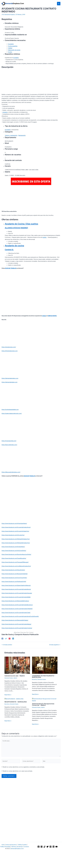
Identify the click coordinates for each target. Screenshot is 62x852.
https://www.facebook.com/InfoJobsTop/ (13, 535)
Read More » (8, 695)
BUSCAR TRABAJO (10, 268)
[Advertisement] (31, 81)
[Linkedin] (13, 638)
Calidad (10, 48)
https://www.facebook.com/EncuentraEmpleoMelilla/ (16, 597)
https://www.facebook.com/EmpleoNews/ (13, 546)
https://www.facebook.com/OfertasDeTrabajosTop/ (16, 539)
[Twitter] (6, 638)
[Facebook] (2, 638)
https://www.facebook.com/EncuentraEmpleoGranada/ (17, 593)
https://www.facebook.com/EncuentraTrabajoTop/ (15, 531)
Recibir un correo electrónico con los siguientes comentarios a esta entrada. (23, 767)
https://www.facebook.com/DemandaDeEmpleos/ (15, 601)
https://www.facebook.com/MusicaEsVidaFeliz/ (15, 574)
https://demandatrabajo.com (9, 382)
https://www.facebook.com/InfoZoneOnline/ (14, 550)
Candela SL (9, 250)
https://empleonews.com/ (9, 347)
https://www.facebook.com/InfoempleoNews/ (14, 523)
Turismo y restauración (11, 135)
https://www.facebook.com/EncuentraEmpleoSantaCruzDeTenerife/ (20, 616)
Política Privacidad (5, 846)
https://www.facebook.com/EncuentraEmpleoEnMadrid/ (17, 608)
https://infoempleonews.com (10, 351)
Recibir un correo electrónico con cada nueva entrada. (17, 771)
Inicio (3, 844)
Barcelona (34, 679)
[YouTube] (56, 847)
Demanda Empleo (9, 678)
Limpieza (5, 112)
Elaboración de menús (14, 50)
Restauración (22, 135)
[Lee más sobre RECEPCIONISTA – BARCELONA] (14, 699)
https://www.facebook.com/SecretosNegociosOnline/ (16, 554)
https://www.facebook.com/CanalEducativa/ (14, 558)
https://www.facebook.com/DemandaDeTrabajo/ (15, 620)
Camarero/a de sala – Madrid (15, 676)
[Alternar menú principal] (58, 3)
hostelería (15, 57)
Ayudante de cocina (14, 245)
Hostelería (11, 44)
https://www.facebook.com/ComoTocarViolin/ (14, 577)
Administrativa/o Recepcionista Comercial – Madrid (43, 704)
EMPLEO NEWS (52, 316)
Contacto (26, 846)
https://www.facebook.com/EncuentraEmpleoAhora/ (16, 527)
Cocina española (12, 46)
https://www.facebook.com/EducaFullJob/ (13, 570)
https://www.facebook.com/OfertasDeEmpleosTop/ (16, 543)
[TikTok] (45, 847)
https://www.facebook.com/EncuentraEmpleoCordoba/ (17, 628)
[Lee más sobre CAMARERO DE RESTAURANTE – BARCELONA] (44, 665)
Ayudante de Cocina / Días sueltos (21, 224)
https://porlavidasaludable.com (10, 409)
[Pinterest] (9, 638)
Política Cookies (22, 844)
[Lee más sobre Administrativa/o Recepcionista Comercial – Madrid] (44, 699)
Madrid (15, 678)
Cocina (10, 52)
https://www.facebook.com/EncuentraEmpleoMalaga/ (16, 624)
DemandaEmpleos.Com (17, 848)
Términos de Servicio (17, 846)
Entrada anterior (7, 644)
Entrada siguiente (54, 644)
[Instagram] (42, 847)
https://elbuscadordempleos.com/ (11, 472)
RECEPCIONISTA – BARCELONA (16, 702)
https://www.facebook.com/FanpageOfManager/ (15, 562)
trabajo (44, 237)
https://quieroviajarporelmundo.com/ (12, 413)
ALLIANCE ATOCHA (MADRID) (16, 228)
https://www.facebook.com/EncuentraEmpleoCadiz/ (16, 612)
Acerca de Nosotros (11, 844)
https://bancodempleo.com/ (9, 444)
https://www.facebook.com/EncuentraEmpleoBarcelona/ (17, 605)
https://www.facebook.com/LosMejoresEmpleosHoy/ (16, 566)
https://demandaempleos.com (10, 378)
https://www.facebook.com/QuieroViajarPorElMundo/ (16, 585)
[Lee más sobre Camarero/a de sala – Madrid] (17, 665)
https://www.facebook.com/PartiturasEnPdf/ (14, 581)
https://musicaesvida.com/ (9, 441)
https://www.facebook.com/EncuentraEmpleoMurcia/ (16, 589)
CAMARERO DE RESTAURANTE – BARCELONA (43, 676)
